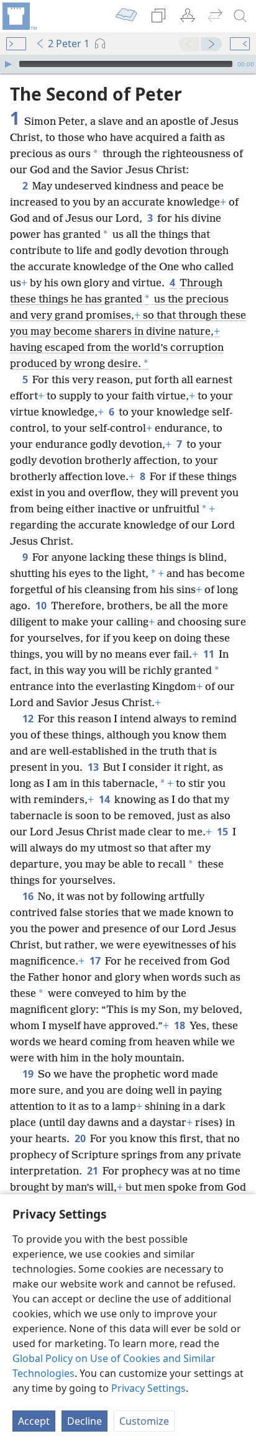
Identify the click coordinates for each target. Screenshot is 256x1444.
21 (93, 1171)
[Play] (8, 64)
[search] (240, 16)
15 (223, 831)
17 (96, 961)
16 (28, 896)
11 (209, 654)
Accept (34, 1421)
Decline (84, 1421)
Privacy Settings (148, 1388)
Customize (144, 1421)
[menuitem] (18, 16)
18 (180, 1025)
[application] (128, 64)
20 (81, 1138)
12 (28, 718)
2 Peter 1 (68, 43)
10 (41, 605)
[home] (18, 16)
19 (28, 1074)
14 (105, 799)
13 (94, 767)
